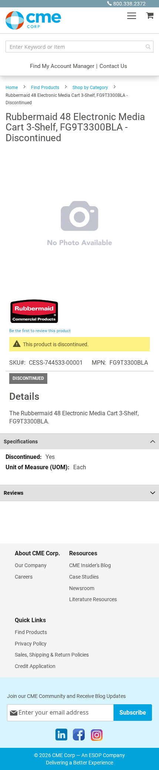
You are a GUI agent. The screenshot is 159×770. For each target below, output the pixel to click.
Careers (24, 577)
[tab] (79, 441)
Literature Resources (93, 599)
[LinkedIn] (61, 736)
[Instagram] (96, 736)
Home (12, 87)
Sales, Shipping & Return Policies (52, 655)
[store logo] (33, 20)
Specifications (21, 441)
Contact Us (113, 66)
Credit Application (35, 666)
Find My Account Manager (62, 66)
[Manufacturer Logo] (34, 322)
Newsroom (81, 588)
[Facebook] (79, 736)
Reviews (13, 493)
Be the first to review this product (40, 330)
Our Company (31, 565)
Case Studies (84, 577)
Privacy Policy (31, 644)
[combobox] (79, 46)
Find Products (45, 87)
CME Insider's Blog (90, 565)
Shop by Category (90, 87)
